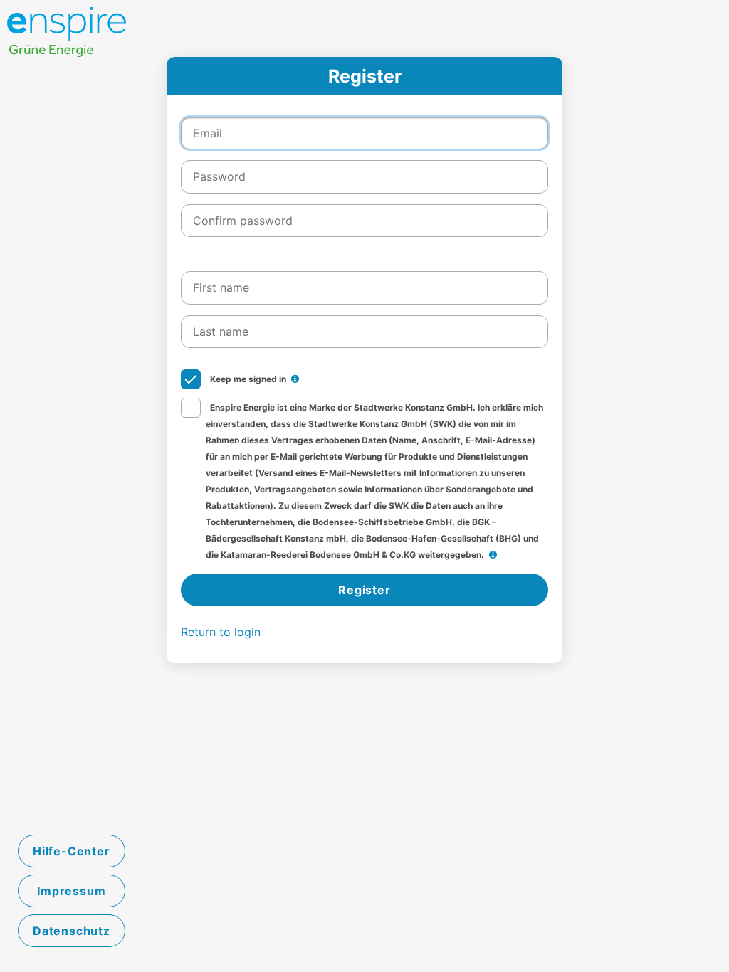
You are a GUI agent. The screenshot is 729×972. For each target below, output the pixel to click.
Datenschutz (71, 931)
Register (364, 590)
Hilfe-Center (71, 851)
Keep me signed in (247, 379)
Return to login (221, 632)
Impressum (71, 891)
